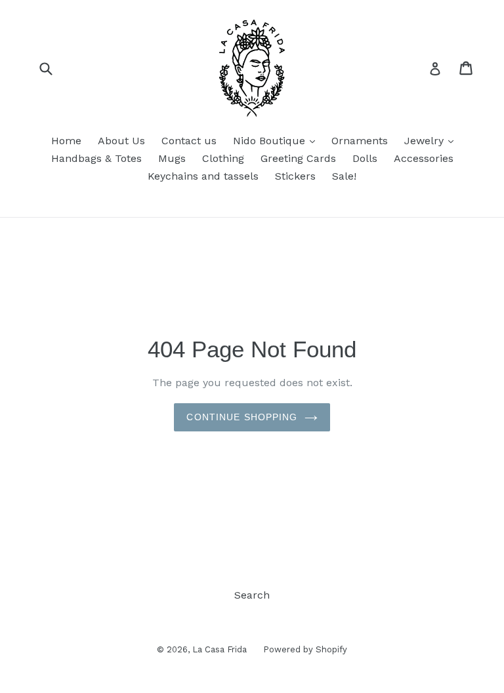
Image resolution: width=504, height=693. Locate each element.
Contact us (189, 140)
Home (66, 140)
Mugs (172, 158)
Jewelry (432, 140)
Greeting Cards (298, 158)
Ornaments (359, 140)
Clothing (223, 158)
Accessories (423, 158)
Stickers (295, 176)
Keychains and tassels (203, 176)
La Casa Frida (219, 649)
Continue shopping (241, 417)
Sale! (344, 176)
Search (252, 595)
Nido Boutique (277, 140)
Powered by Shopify (305, 649)
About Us (121, 140)
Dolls (364, 158)
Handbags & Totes (96, 158)
